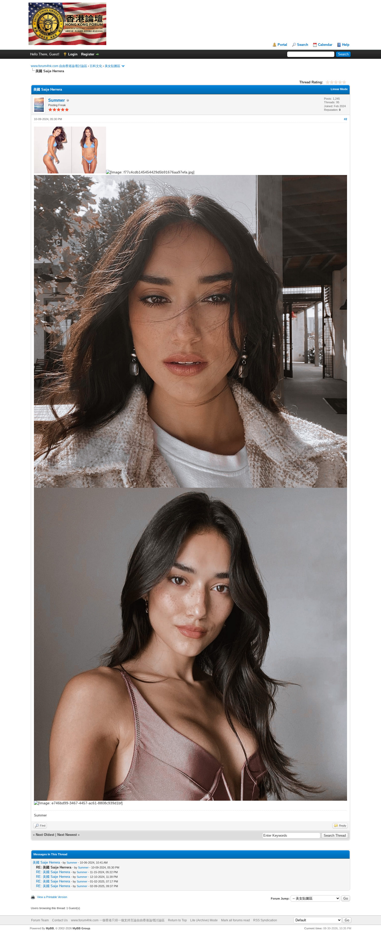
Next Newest (67, 835)
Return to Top (177, 920)
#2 (345, 119)
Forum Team (40, 920)
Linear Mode (339, 89)
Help (345, 45)
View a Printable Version (52, 897)
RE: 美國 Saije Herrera (53, 872)
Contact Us (60, 920)
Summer (56, 100)
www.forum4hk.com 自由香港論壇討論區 (59, 66)
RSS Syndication (265, 920)
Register (87, 54)
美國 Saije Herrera (46, 862)
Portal (282, 45)
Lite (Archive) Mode (204, 920)
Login (72, 54)
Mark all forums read (235, 920)
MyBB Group (81, 928)
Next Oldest (45, 835)
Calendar (325, 45)
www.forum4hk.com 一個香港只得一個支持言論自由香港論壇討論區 (118, 920)
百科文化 (96, 66)
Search (302, 45)
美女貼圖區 (112, 66)
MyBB (50, 928)
